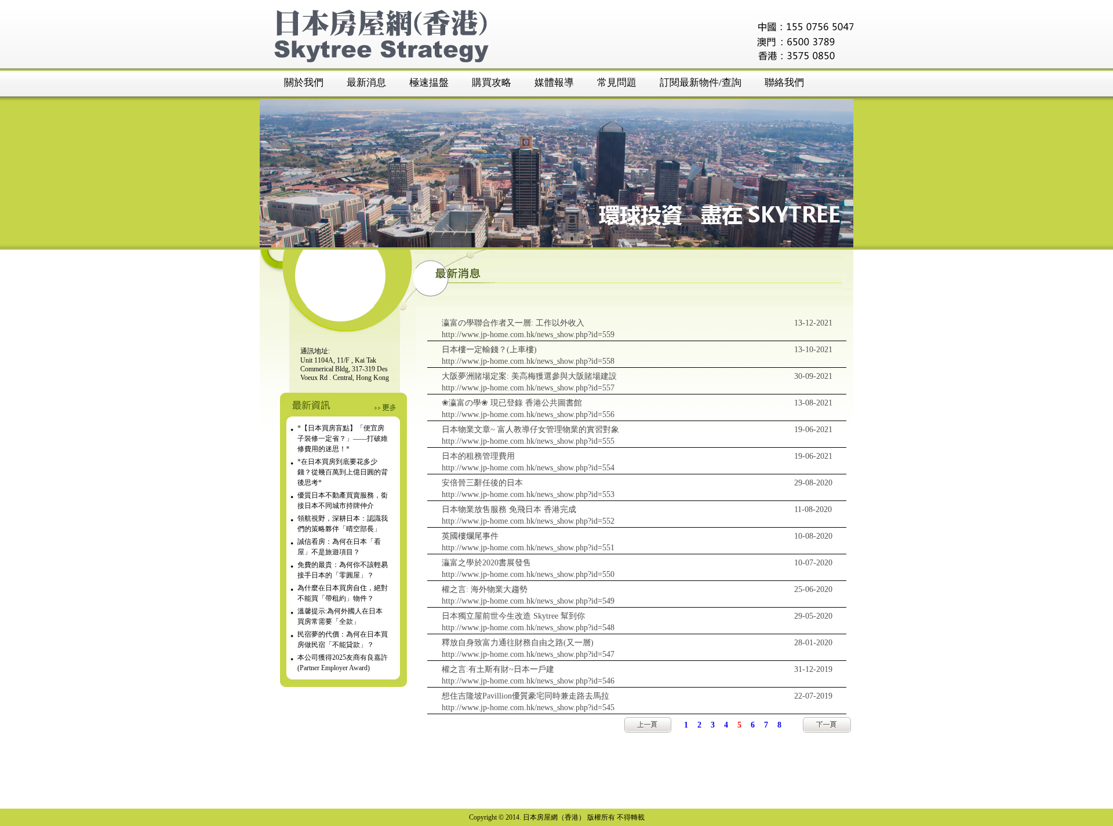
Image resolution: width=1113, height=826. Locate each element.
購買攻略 (491, 82)
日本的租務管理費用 (478, 456)
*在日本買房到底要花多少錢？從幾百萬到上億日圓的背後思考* (342, 472)
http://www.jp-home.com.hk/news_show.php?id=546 (528, 681)
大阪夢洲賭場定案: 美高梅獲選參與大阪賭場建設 (529, 376)
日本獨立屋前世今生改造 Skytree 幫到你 (513, 616)
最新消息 (366, 82)
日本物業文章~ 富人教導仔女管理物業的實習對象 (530, 429)
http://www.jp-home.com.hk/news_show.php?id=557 (528, 387)
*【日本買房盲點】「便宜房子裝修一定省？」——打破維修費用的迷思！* (342, 438)
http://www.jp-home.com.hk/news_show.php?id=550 (528, 574)
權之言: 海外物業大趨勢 (485, 589)
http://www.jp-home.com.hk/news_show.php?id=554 (528, 467)
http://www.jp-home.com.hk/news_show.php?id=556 (528, 414)
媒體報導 (554, 82)
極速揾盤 (429, 82)
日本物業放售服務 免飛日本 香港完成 (509, 509)
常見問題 (616, 82)
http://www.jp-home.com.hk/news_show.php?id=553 (528, 494)
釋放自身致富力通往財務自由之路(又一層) (518, 642)
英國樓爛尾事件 (470, 536)
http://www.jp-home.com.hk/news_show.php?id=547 (528, 654)
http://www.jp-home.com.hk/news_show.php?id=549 (528, 601)
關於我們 (303, 82)
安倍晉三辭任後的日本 (482, 482)
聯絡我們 (784, 82)
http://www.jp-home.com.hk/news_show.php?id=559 (528, 334)
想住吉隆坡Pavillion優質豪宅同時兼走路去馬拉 (525, 696)
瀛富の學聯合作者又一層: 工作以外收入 (513, 323)
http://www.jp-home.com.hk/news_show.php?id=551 (528, 547)
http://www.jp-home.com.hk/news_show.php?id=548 (528, 627)
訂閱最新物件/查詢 (700, 82)
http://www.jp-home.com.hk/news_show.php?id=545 (528, 707)
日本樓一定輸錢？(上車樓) (489, 349)
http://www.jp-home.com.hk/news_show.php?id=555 (528, 441)
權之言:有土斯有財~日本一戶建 (498, 669)
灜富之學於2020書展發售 (486, 562)
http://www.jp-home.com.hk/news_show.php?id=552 (528, 521)
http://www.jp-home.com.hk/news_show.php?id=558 (528, 361)
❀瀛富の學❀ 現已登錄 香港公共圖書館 (512, 403)
